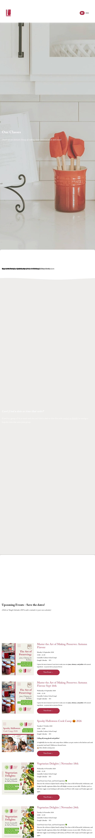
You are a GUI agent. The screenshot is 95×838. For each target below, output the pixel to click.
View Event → (48, 672)
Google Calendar (42, 660)
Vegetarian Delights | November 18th (57, 764)
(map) (55, 658)
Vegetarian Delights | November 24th (57, 808)
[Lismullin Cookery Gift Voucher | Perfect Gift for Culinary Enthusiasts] (28, 265)
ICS (50, 660)
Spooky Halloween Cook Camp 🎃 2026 (59, 721)
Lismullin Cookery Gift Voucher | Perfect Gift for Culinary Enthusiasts (28, 268)
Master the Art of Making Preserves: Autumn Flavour (62, 646)
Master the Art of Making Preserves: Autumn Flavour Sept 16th (62, 684)
